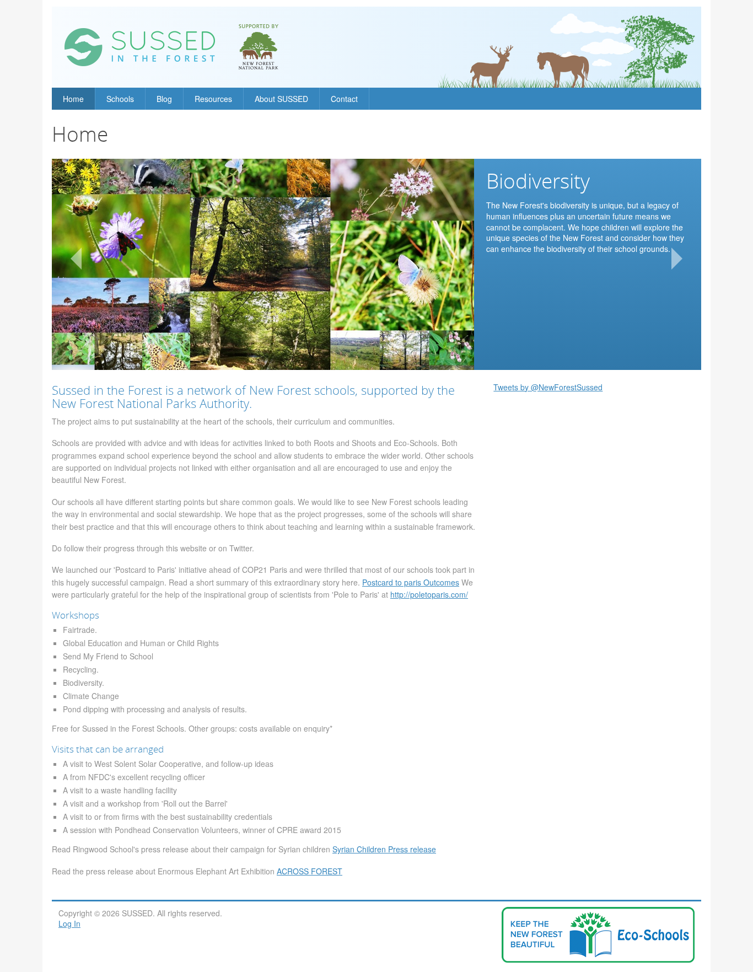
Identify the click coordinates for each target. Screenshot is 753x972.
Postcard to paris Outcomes (410, 582)
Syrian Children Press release (384, 849)
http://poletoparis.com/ (429, 594)
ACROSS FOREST (309, 871)
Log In (69, 923)
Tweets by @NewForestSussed (548, 387)
